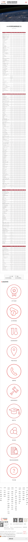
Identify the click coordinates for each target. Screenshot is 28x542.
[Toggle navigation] (26, 2)
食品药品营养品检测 (20, 499)
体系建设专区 (16, 502)
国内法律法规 (23, 493)
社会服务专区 (16, 508)
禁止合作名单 (12, 507)
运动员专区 (16, 492)
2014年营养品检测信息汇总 (21, 278)
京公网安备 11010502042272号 (8, 536)
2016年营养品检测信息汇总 (11, 278)
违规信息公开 (12, 493)
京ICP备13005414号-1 (11, 534)
